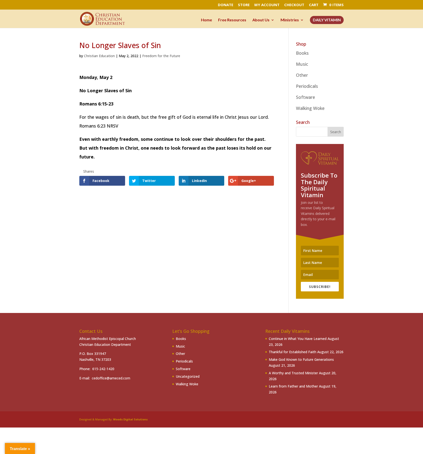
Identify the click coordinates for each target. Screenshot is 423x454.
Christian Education (99, 55)
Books (302, 53)
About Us (261, 20)
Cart (313, 5)
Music (302, 64)
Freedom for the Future (161, 55)
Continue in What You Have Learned (298, 338)
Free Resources (232, 20)
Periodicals (307, 86)
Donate (225, 5)
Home (206, 20)
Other (302, 75)
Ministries (290, 20)
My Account (267, 5)
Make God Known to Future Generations (301, 359)
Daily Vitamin (327, 20)
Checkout (294, 5)
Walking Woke (310, 108)
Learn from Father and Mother (293, 386)
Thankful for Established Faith (292, 352)
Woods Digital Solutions (130, 419)
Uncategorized (188, 376)
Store (244, 5)
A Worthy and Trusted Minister (293, 373)
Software (305, 97)
